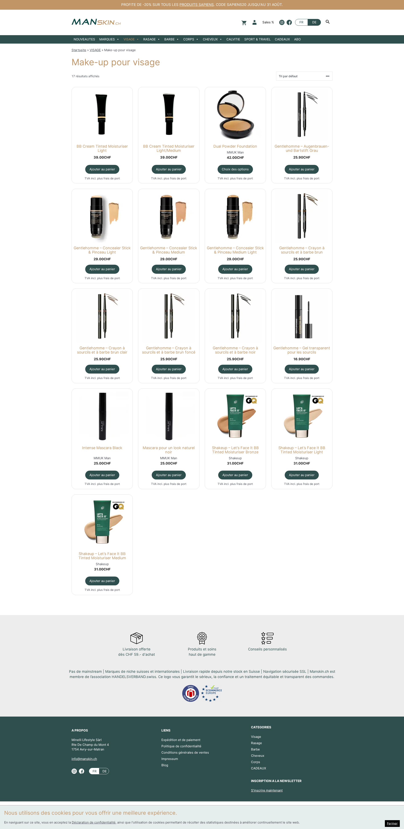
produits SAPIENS (196, 5)
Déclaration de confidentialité (94, 822)
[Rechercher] (328, 22)
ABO (297, 39)
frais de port (112, 178)
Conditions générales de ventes (185, 752)
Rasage (256, 743)
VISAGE (129, 39)
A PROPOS (80, 730)
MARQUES (107, 39)
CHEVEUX (210, 39)
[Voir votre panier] (243, 22)
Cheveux (257, 756)
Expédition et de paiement (180, 740)
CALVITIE (233, 39)
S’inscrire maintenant (267, 790)
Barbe (255, 749)
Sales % (268, 22)
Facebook (289, 22)
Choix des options (235, 169)
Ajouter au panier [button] (102, 169)
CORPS (188, 39)
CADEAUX (282, 39)
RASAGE (149, 39)
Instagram (282, 22)
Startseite (79, 50)
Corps (255, 762)
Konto (254, 22)
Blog (164, 765)
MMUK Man (235, 152)
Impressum (169, 759)
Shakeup (235, 458)
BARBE (169, 39)
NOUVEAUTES (84, 39)
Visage (256, 737)
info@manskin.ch (84, 759)
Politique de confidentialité (181, 746)
